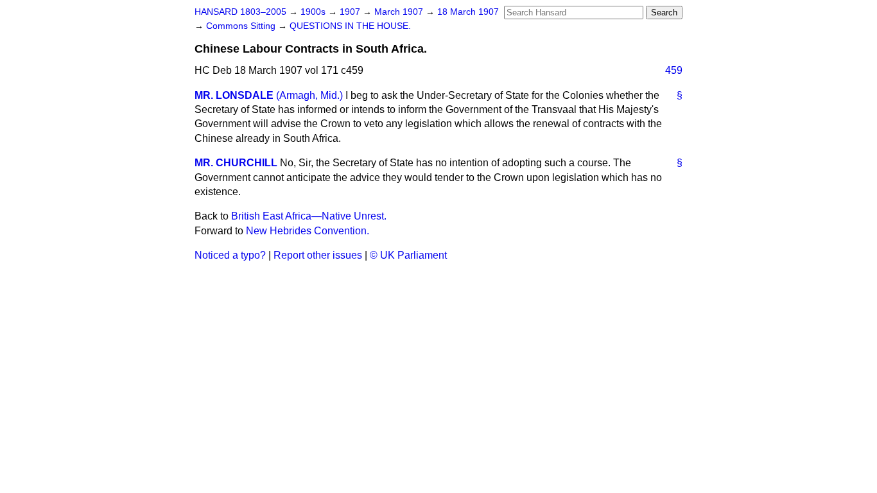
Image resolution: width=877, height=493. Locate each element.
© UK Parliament (408, 255)
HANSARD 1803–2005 (240, 12)
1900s (314, 12)
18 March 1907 (468, 12)
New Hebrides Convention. (307, 230)
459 (673, 70)
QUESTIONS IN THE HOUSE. (350, 26)
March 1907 (400, 12)
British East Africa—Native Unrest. (308, 216)
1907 (351, 12)
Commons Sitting (242, 26)
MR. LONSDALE (234, 95)
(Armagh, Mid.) (309, 95)
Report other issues (318, 255)
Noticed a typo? (230, 255)
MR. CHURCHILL (236, 162)
